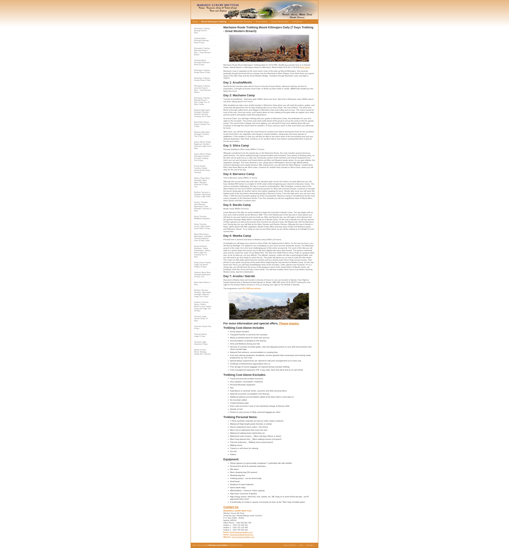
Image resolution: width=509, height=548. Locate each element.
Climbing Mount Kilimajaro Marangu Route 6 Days (201, 40)
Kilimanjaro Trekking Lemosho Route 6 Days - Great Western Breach (202, 89)
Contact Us (297, 22)
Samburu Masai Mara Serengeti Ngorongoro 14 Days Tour (202, 274)
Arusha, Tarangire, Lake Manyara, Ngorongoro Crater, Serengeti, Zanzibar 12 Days (202, 206)
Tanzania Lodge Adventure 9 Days (201, 343)
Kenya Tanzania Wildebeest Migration (202, 217)
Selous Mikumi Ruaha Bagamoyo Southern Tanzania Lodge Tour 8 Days (202, 145)
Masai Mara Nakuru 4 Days (202, 283)
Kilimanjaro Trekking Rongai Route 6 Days (202, 71)
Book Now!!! (305, 67)
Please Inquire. (289, 323)
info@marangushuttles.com (241, 532)
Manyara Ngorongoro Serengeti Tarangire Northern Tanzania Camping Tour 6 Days (202, 113)
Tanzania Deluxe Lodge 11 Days (200, 335)
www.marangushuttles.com (243, 537)
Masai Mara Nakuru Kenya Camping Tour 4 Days (202, 124)
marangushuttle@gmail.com (241, 535)
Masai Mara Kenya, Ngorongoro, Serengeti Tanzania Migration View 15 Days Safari (202, 237)
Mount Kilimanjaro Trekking (213, 22)
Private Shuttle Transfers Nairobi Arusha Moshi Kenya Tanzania (202, 169)
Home (195, 22)
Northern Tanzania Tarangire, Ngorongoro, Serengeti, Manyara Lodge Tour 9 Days (202, 293)
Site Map (309, 545)
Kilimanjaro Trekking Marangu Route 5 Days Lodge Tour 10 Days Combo (202, 101)
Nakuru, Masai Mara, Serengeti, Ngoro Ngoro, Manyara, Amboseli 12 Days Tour (202, 182)
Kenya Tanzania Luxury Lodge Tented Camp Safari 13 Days (202, 226)
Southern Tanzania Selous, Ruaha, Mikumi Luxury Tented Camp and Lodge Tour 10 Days (202, 306)
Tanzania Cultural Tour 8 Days (202, 327)
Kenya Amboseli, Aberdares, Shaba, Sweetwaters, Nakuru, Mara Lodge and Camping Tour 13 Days (202, 251)
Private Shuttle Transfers (241, 22)
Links (301, 545)
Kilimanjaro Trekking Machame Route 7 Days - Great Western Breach (202, 51)
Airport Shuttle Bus (280, 22)
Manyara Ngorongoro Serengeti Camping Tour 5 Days (202, 134)
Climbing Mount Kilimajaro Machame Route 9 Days (202, 62)
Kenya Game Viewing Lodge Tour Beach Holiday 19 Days (202, 264)
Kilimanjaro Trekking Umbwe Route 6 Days (202, 79)
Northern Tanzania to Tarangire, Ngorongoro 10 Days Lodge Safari (202, 194)
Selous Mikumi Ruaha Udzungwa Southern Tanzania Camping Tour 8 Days (202, 157)
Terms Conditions (289, 545)
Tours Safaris (262, 22)
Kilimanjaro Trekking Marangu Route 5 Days (202, 30)
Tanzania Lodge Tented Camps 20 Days (201, 318)
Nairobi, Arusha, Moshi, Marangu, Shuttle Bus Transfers (202, 352)
